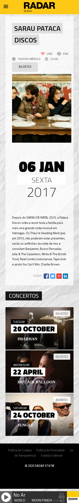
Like (49, 53)
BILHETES (25, 66)
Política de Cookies (20, 450)
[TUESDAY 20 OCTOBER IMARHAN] (39, 348)
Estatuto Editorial (51, 455)
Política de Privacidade (50, 450)
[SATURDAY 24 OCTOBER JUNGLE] (39, 434)
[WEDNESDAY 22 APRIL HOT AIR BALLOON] (39, 391)
